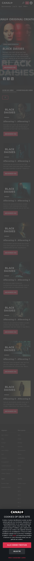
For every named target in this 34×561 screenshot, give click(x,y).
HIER (14, 535)
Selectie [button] (17, 551)
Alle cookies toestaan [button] (17, 545)
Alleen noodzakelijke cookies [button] (17, 557)
